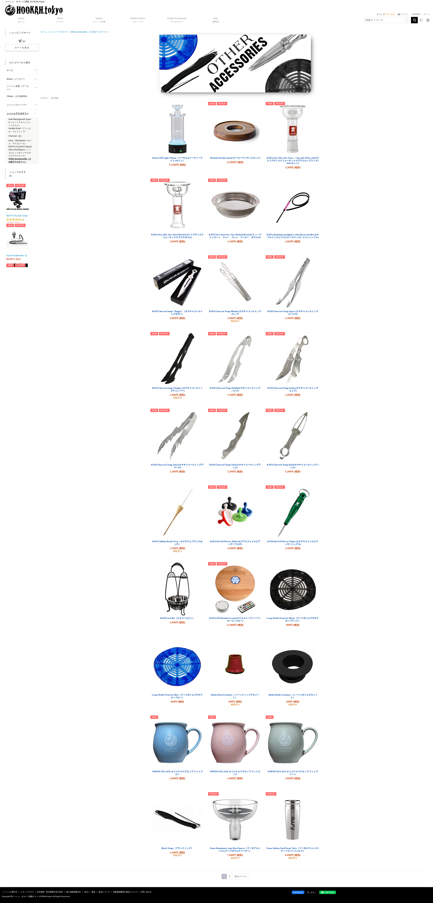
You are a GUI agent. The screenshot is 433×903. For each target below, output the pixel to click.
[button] (17, 186)
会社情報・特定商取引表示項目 (50, 892)
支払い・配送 (90, 892)
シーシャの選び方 (10, 892)
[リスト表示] (421, 20)
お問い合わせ (146, 892)
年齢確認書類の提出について (125, 892)
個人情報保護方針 (74, 892)
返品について (104, 892)
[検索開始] (414, 20)
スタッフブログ (27, 892)
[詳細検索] (407, 20)
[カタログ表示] (428, 20)
